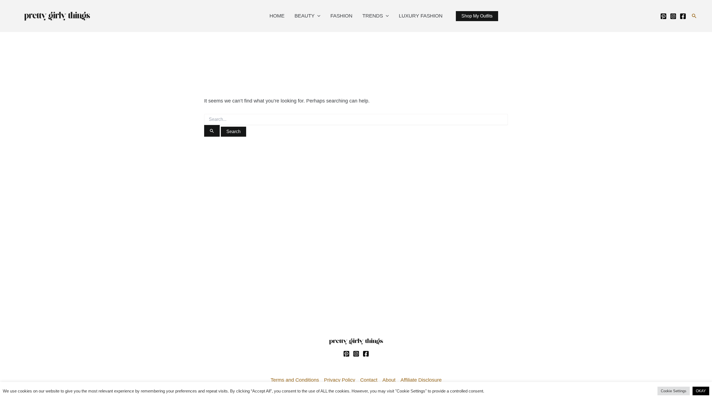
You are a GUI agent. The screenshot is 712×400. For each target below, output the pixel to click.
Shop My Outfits (477, 16)
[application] (317, 16)
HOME (277, 16)
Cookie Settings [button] (673, 391)
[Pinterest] (663, 16)
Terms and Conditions (295, 380)
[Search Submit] (212, 131)
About (388, 380)
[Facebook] (683, 16)
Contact (368, 380)
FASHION (341, 16)
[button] (694, 16)
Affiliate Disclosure (421, 380)
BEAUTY (305, 16)
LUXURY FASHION (420, 16)
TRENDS (372, 16)
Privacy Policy (339, 380)
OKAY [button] (701, 391)
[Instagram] (673, 16)
